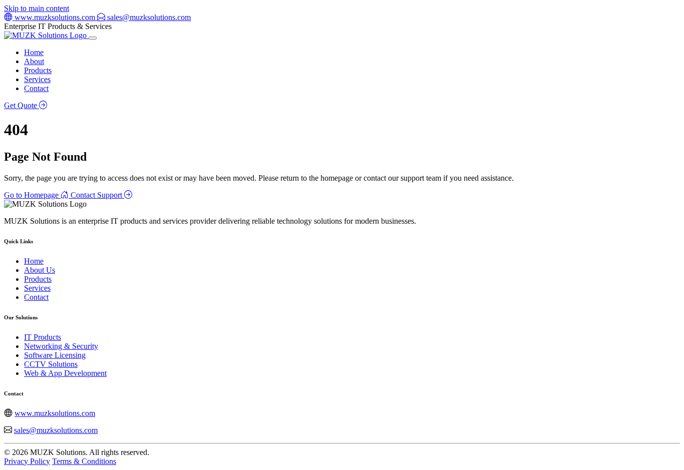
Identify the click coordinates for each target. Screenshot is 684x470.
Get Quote (21, 105)
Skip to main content (36, 8)
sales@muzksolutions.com (56, 430)
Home (34, 52)
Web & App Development (65, 373)
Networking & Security (61, 346)
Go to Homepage (32, 195)
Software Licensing (55, 355)
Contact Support (97, 195)
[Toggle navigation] (93, 38)
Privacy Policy (27, 461)
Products (38, 70)
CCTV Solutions (51, 364)
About (34, 61)
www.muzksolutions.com (55, 413)
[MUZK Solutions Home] (46, 35)
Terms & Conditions (84, 461)
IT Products (42, 337)
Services (37, 79)
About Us (39, 270)
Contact (36, 88)
